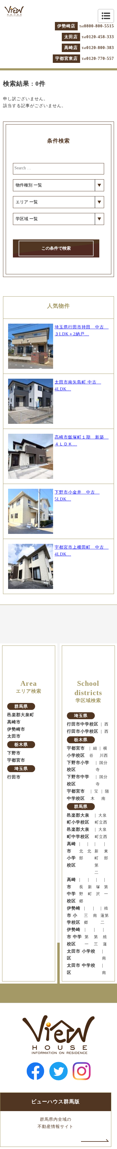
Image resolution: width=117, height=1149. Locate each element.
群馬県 (21, 706)
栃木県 (21, 744)
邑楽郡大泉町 (20, 715)
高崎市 (14, 722)
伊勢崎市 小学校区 (73, 915)
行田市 (14, 777)
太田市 (14, 736)
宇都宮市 (16, 760)
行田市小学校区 (82, 731)
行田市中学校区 (82, 724)
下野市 (14, 753)
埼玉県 (21, 768)
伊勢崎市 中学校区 (74, 936)
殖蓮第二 (104, 915)
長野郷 (81, 894)
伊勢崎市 (16, 729)
